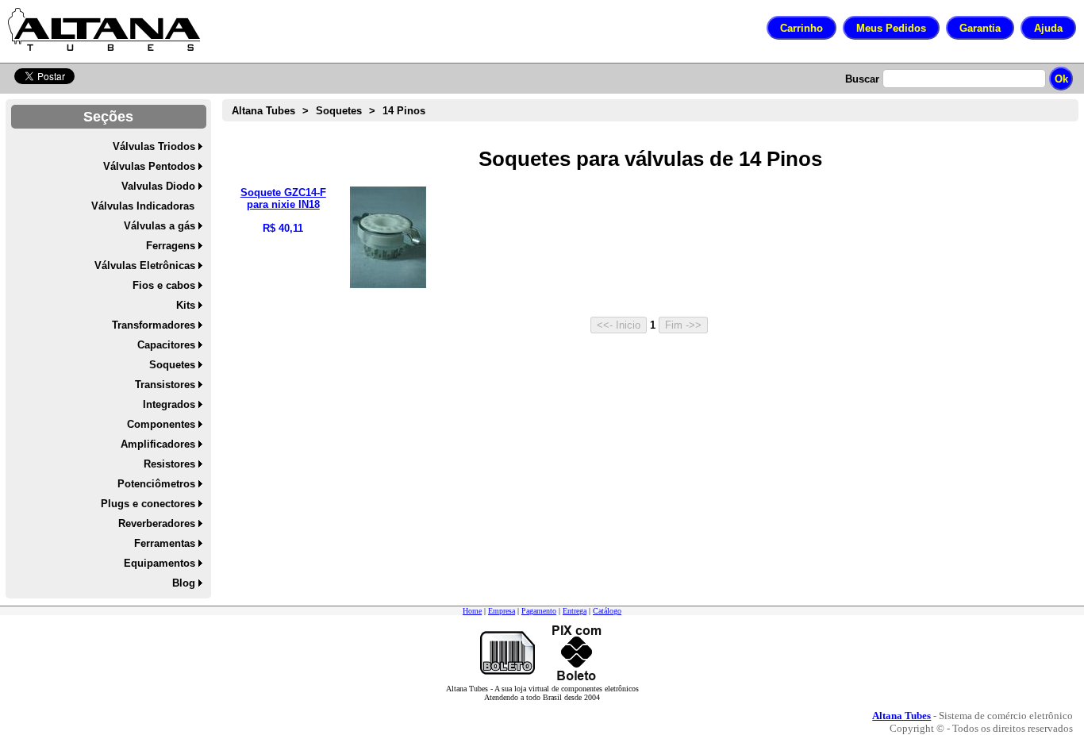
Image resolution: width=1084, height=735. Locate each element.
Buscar (862, 79)
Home (472, 610)
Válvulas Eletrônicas (144, 265)
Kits (185, 305)
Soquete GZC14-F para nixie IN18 (283, 198)
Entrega (574, 610)
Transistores (165, 385)
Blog (183, 583)
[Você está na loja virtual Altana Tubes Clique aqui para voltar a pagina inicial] (104, 29)
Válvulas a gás (159, 226)
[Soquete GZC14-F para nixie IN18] (388, 285)
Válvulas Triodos (154, 146)
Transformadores (153, 325)
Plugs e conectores (148, 504)
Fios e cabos (164, 285)
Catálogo (607, 610)
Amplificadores (158, 444)
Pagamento (538, 610)
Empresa (501, 610)
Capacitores (166, 345)
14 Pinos (403, 111)
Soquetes (172, 365)
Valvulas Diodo (158, 186)
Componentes (161, 424)
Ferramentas (164, 543)
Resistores (169, 464)
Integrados (169, 404)
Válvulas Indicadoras (142, 206)
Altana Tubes (263, 111)
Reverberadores (156, 523)
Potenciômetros (156, 484)
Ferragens (170, 246)
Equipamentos (159, 563)
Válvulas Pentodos (149, 166)
